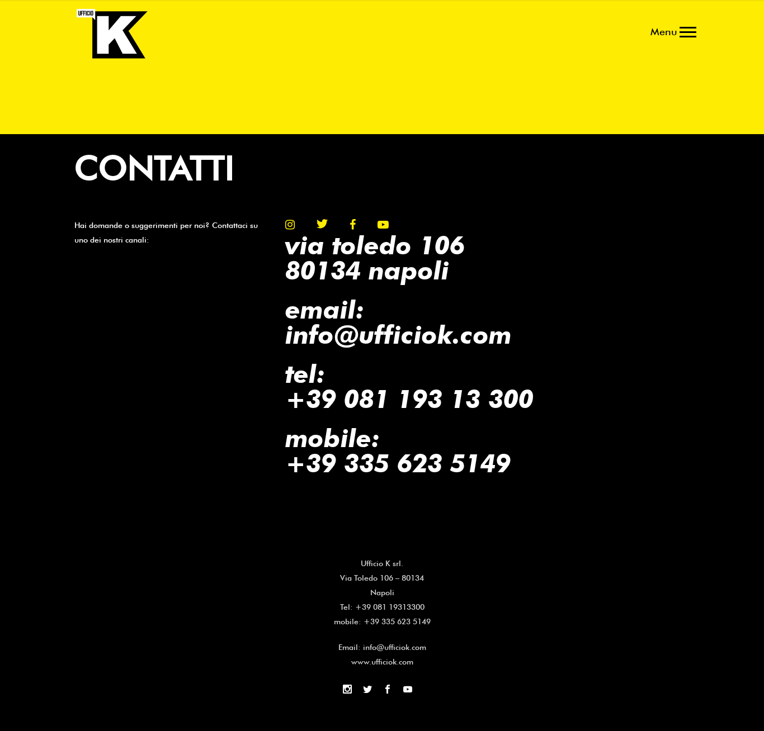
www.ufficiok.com (382, 661)
